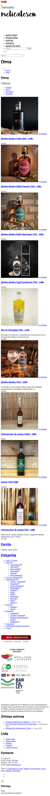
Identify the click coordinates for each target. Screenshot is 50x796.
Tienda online (12, 37)
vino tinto (13, 567)
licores (8, 70)
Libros (12, 620)
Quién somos (11, 35)
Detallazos (14, 622)
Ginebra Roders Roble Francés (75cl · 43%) (21, 186)
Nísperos (13, 590)
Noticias (9, 40)
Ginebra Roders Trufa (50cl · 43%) (17, 138)
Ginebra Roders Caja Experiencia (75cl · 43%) (22, 282)
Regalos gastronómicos (18, 618)
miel (11, 594)
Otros (8, 72)
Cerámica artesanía (17, 615)
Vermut (13, 573)
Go (29, 48)
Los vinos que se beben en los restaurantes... (22, 724)
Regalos (9, 611)
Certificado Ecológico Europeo (17, 626)
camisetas (13, 613)
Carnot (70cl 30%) (9, 482)
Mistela (13, 607)
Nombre (9, 88)
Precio (8, 90)
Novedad (9, 94)
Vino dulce (14, 571)
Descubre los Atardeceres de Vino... (19, 728)
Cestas (8, 628)
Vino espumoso (16, 575)
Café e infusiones (16, 586)
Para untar (14, 584)
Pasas (12, 601)
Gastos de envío (13, 45)
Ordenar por (6, 83)
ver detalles (43, 134)
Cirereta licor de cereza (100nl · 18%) (18, 434)
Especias (13, 598)
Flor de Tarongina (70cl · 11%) (15, 330)
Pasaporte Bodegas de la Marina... (18, 722)
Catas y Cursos (11, 560)
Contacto (10, 43)
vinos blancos (15, 565)
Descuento (9, 92)
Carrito (6, 544)
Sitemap (9, 771)
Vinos (8, 563)
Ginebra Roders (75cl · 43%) (14, 382)
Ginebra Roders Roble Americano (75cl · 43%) (22, 234)
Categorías (8, 555)
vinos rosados (15, 569)
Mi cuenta (16, 771)
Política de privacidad (32, 769)
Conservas (9, 624)
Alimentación (10, 579)
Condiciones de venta (15, 769)
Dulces (12, 603)
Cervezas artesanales (13, 577)
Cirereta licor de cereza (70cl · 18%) (18, 529)
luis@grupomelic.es (13, 765)
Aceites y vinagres (17, 582)
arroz (12, 592)
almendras (14, 596)
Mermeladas (14, 588)
